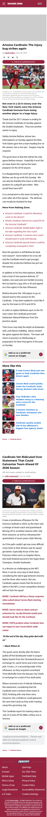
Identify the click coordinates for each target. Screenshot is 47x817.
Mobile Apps (8, 776)
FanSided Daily (29, 776)
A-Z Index (6, 794)
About (5, 767)
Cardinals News (15, 439)
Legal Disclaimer (10, 789)
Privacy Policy (28, 780)
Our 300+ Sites (29, 771)
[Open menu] (3, 3)
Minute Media (14, 800)
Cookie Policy (28, 785)
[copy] (17, 57)
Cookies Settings (30, 794)
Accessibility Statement (33, 789)
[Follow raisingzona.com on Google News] (41, 354)
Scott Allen (10, 53)
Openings (26, 767)
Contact (6, 771)
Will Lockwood (11, 476)
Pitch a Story (8, 780)
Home (4, 439)
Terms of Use (8, 785)
